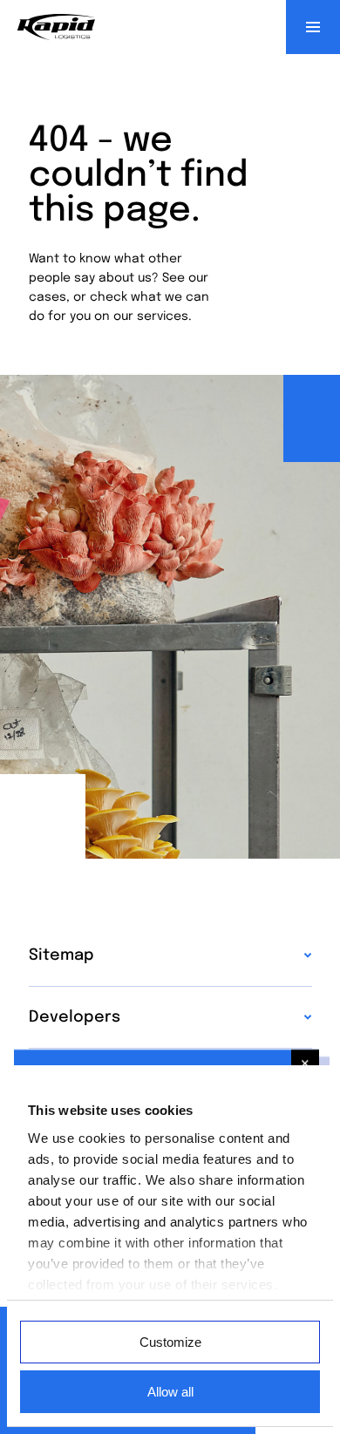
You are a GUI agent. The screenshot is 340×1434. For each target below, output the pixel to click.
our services (150, 316)
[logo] (56, 27)
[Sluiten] (305, 1063)
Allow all (170, 1391)
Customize (170, 1342)
